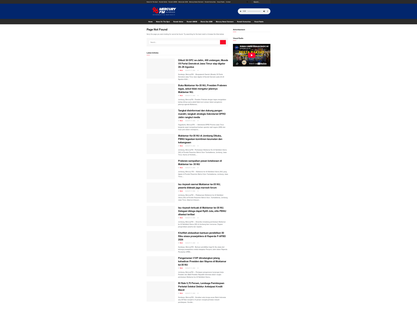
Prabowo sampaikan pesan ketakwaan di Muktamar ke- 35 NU (200, 162)
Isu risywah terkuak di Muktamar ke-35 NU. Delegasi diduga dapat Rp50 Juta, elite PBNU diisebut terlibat (202, 211)
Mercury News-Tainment (196, 2)
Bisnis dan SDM (183, 2)
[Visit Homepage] (164, 11)
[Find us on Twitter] (247, 2)
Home (150, 21)
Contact (228, 2)
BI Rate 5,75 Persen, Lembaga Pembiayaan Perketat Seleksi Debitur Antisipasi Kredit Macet (201, 286)
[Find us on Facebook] (244, 2)
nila (181, 70)
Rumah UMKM (172, 2)
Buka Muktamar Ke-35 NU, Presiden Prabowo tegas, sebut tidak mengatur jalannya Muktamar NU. (202, 89)
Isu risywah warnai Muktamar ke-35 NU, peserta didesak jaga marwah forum (199, 185)
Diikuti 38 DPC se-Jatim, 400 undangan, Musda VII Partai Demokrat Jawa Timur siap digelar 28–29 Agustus (203, 63)
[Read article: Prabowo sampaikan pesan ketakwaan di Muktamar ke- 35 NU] (161, 169)
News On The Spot (152, 2)
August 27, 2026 (190, 70)
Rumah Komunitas (210, 2)
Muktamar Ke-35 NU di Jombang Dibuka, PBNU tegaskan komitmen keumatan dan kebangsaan (200, 139)
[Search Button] (269, 2)
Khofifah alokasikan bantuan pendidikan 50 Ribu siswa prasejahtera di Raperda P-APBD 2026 (202, 236)
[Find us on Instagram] (250, 2)
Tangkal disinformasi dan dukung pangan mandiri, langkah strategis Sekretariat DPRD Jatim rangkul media (202, 114)
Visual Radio (221, 2)
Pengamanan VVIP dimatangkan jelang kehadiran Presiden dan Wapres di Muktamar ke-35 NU (202, 261)
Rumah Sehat (163, 2)
